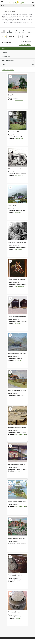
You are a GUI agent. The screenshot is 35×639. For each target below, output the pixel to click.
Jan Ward (17, 471)
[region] (17, 59)
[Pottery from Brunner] (17, 600)
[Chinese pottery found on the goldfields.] (17, 305)
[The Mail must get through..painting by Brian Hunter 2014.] (17, 342)
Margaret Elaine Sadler (21, 434)
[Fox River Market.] (17, 194)
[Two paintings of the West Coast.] (17, 452)
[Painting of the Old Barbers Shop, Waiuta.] (17, 379)
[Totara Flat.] (17, 83)
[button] (17, 31)
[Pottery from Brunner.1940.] (17, 563)
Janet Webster (19, 100)
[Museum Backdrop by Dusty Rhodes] (17, 489)
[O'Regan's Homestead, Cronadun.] (17, 157)
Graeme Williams (19, 286)
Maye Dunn (18, 212)
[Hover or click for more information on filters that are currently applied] (30, 41)
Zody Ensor (18, 582)
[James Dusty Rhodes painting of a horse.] (17, 268)
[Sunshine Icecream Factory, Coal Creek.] (17, 526)
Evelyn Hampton (19, 249)
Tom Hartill (18, 323)
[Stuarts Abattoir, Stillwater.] (17, 120)
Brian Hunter (18, 360)
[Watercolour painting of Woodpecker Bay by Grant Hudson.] (17, 415)
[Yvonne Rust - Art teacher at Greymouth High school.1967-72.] (17, 231)
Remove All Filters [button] (25, 44)
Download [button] (9, 31)
